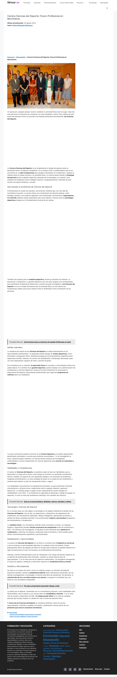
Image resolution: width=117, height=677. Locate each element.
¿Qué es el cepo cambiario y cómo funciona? (23, 616)
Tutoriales (56, 656)
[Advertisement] (41, 40)
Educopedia (104, 3)
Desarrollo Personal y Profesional (56, 632)
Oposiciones (46, 648)
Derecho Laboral (62, 630)
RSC (80, 630)
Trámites (46, 656)
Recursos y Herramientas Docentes (58, 651)
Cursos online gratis (49, 630)
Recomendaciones (50, 3)
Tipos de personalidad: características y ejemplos (25, 614)
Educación (37, 3)
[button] (107, 8)
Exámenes (45, 646)
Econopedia (93, 3)
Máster (62, 646)
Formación (26, 3)
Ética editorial (83, 642)
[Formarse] (13, 2)
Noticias (67, 646)
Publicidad (82, 639)
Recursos (80, 3)
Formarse (11, 57)
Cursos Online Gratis (66, 3)
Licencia (82, 645)
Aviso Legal (98, 669)
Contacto (107, 669)
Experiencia (83, 636)
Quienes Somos (88, 669)
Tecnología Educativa (56, 653)
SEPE (44, 653)
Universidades (49, 659)
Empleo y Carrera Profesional (55, 643)
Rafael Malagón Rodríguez (23, 25)
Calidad (81, 633)
